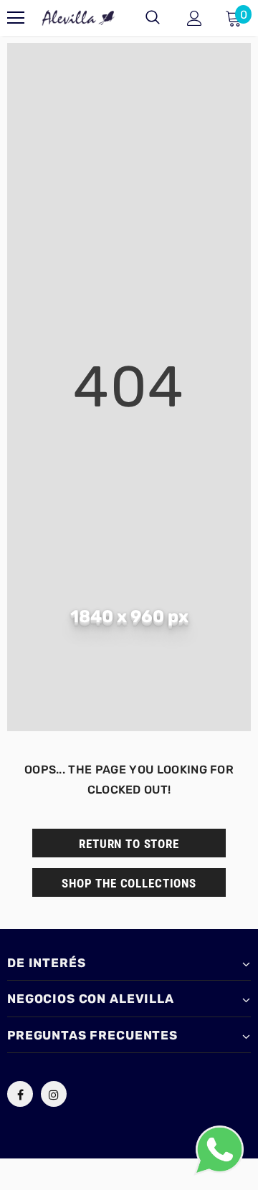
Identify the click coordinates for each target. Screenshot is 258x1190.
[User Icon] (194, 18)
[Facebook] (20, 1094)
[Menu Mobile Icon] (15, 18)
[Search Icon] (152, 18)
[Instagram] (54, 1094)
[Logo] (78, 18)
